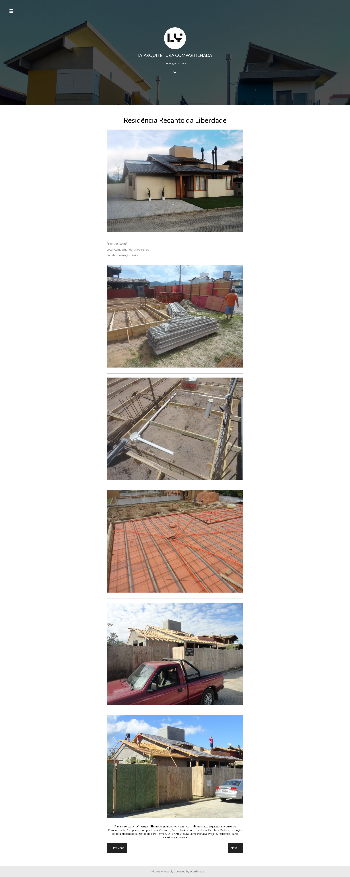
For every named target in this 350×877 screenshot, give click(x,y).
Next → (235, 848)
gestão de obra (147, 833)
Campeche (133, 830)
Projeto (212, 833)
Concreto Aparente (183, 830)
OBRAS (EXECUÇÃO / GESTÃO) (172, 826)
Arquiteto (202, 826)
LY (169, 833)
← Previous (117, 848)
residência (224, 833)
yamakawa (180, 837)
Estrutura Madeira (218, 830)
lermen (162, 833)
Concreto (164, 830)
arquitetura (215, 826)
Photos (155, 871)
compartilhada (149, 830)
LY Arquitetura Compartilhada (189, 833)
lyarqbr (144, 826)
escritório (201, 830)
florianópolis (129, 833)
